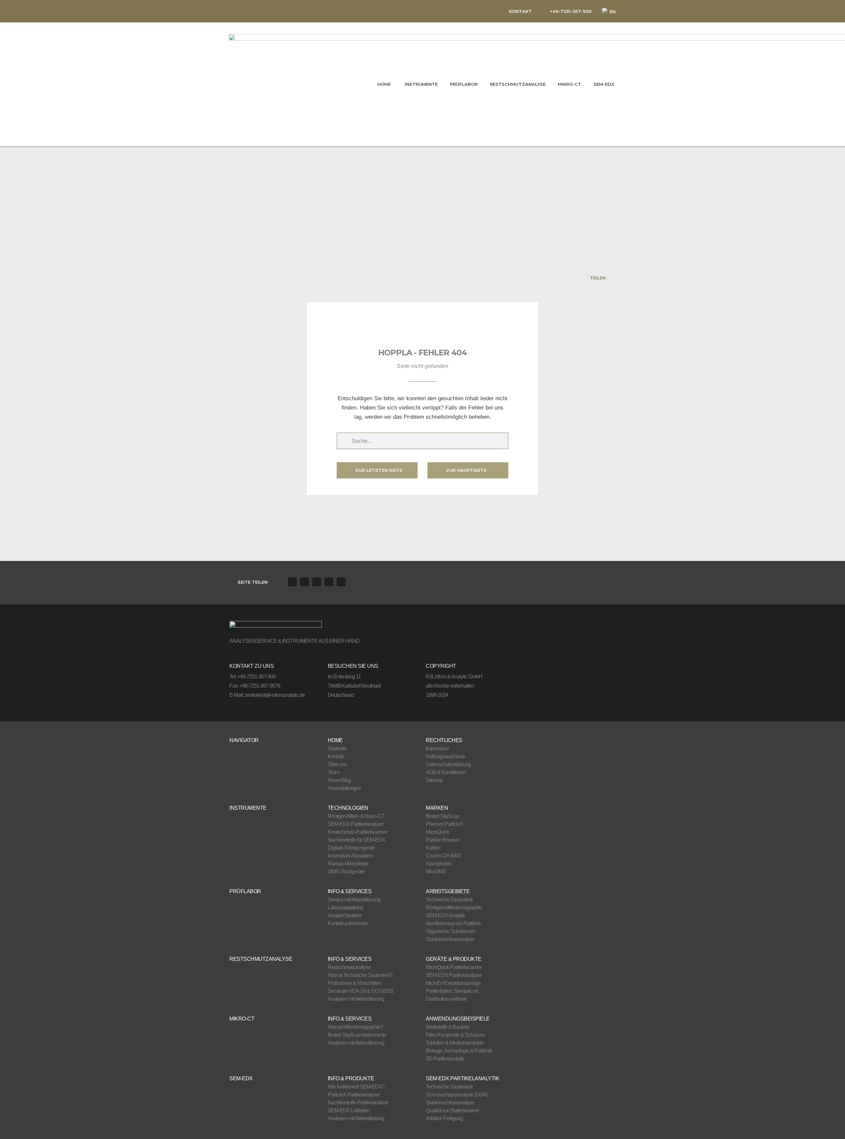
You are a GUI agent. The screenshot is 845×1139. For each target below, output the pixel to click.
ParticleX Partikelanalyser (354, 1094)
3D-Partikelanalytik (445, 1058)
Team (333, 772)
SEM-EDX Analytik (445, 915)
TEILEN (598, 277)
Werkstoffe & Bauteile (447, 1027)
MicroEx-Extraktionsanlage (453, 983)
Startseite (337, 748)
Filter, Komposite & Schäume (455, 1035)
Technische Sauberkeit (449, 899)
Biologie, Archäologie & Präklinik (459, 1051)
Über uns (337, 764)
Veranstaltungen (344, 788)
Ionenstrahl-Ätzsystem (350, 856)
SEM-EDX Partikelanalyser (356, 824)
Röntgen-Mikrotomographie (454, 907)
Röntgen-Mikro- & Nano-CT (356, 816)
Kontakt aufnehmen (348, 923)
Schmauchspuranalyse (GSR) (457, 1094)
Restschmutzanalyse (349, 967)
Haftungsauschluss (445, 756)
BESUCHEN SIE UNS (353, 666)
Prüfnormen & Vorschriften (354, 983)
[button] (292, 581)
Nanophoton (439, 863)
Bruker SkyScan (442, 816)
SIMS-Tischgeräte (346, 871)
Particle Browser (442, 840)
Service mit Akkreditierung (354, 899)
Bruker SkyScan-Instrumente (357, 1035)
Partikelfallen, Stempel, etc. (453, 991)
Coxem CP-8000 (443, 856)
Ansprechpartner (345, 915)
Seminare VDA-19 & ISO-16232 (360, 991)
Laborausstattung (345, 907)
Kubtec (433, 848)
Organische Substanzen (450, 931)
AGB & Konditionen (446, 772)
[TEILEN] (611, 278)
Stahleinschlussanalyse (450, 939)
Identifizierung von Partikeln (453, 923)
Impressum (437, 748)
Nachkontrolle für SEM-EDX (356, 840)
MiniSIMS (436, 871)
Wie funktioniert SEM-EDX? (356, 1087)
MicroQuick (437, 832)
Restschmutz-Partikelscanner (358, 832)
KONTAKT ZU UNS (251, 666)
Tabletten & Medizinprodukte (455, 1043)
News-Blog (339, 780)
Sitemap (434, 780)
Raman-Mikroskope (348, 863)
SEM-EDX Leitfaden (349, 1110)
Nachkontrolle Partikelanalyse (358, 1102)
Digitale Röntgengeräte (351, 848)
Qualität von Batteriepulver (452, 1110)
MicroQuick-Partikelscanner (454, 967)
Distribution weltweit (446, 999)
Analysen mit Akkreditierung (356, 999)
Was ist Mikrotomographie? (355, 1027)
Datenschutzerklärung (448, 764)
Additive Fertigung (444, 1118)
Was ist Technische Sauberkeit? (360, 975)
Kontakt (335, 756)
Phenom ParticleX (444, 824)
